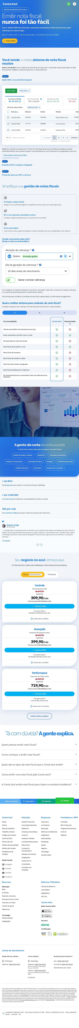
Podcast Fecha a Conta (10, 899)
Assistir (7, 540)
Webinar (64, 835)
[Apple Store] (59, 911)
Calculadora (45, 890)
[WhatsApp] (68, 4)
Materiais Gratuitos (9, 896)
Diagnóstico (45, 893)
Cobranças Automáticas (58, 455)
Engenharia (45, 835)
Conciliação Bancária (35, 461)
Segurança (6, 909)
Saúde (43, 845)
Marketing (44, 842)
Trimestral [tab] (52, 574)
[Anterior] (38, 544)
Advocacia (45, 822)
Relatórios (41, 455)
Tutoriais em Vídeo (8, 903)
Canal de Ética (7, 838)
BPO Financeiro (66, 825)
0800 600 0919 (40, 964)
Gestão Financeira (22, 468)
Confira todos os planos (39, 716)
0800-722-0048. (72, 996)
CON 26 (63, 832)
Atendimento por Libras (62, 968)
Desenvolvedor (7, 918)
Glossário (5, 893)
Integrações (26, 857)
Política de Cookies (9, 848)
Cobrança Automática (29, 832)
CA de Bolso (37, 468)
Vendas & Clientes (28, 838)
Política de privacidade (10, 845)
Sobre (4, 822)
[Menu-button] (74, 4)
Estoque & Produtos (29, 854)
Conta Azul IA (26, 861)
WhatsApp (8, 961)
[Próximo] (41, 544)
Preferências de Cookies (7, 853)
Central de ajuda (8, 906)
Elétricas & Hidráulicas (49, 832)
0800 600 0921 (40, 970)
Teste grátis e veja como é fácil (15, 155)
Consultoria (45, 825)
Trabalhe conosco (8, 832)
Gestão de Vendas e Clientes (22, 455)
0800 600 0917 (63, 961)
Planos (4, 825)
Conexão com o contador (54, 468)
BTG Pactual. (24, 995)
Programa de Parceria (68, 828)
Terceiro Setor (46, 855)
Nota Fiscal (26, 845)
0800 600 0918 (67, 964)
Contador (64, 822)
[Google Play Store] (59, 916)
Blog (3, 889)
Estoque (50, 461)
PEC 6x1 (44, 896)
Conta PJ (25, 835)
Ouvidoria (31, 977)
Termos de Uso (7, 842)
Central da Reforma (48, 886)
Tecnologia (45, 852)
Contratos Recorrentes (65, 461)
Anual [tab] (32, 574)
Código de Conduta (9, 835)
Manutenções (46, 838)
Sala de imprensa (8, 828)
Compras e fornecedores (14, 461)
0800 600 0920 (14, 964)
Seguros (44, 848)
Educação (44, 828)
